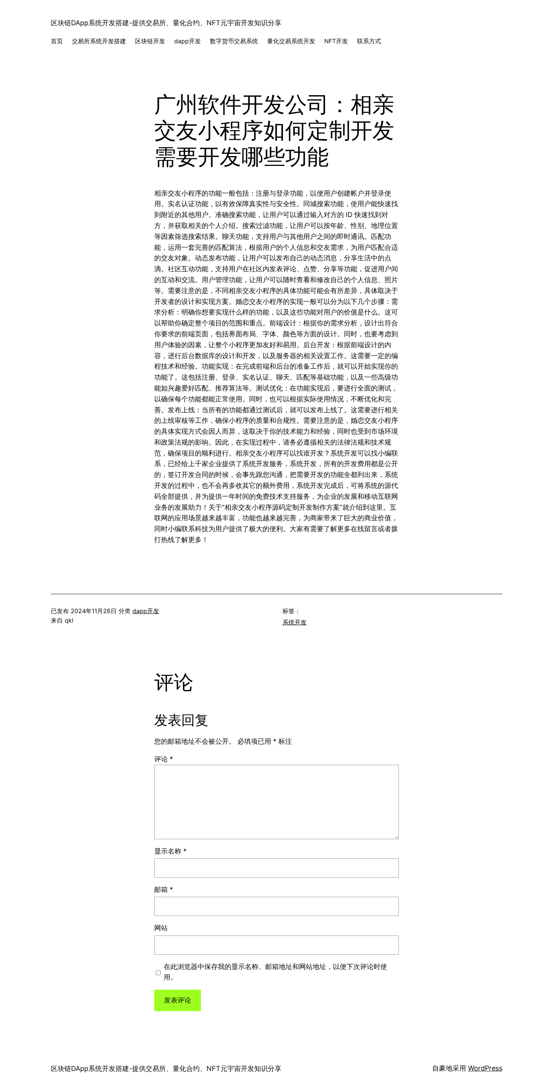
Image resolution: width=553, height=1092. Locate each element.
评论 (163, 759)
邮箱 (163, 889)
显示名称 (170, 851)
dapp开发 (145, 611)
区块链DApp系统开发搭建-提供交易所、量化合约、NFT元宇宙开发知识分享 (166, 23)
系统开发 (295, 622)
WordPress (485, 1068)
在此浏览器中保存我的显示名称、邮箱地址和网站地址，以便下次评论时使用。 (275, 972)
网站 (161, 928)
